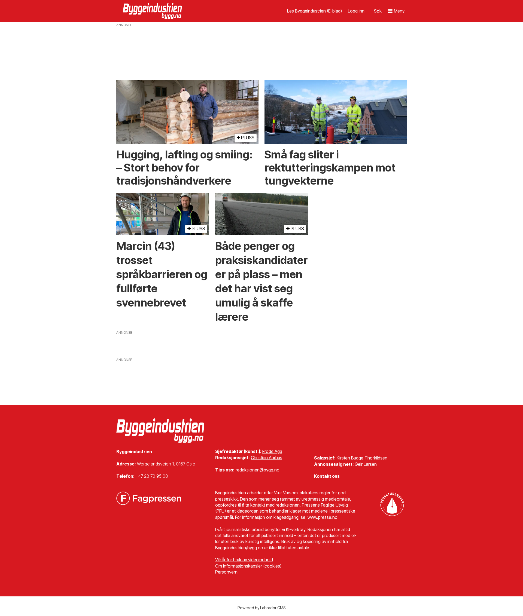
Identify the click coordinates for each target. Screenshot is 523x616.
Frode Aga (272, 451)
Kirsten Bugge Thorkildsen (362, 458)
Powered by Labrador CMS (262, 607)
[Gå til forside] (153, 11)
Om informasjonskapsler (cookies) (248, 566)
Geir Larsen (366, 464)
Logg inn (356, 11)
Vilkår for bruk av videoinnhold (244, 559)
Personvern (226, 572)
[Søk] (377, 11)
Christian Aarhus (266, 457)
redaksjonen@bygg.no (257, 470)
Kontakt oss (327, 476)
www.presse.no (322, 517)
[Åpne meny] (396, 11)
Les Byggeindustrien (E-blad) (314, 11)
